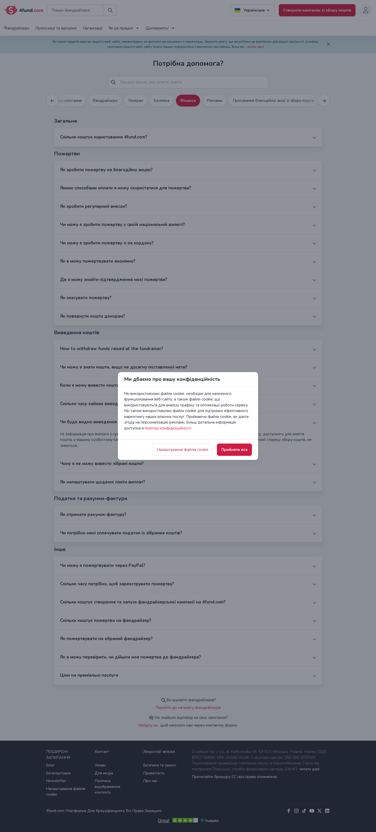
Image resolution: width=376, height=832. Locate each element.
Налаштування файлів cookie (182, 449)
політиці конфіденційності (168, 428)
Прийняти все (234, 449)
